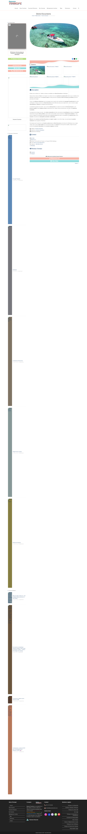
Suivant (76, 163)
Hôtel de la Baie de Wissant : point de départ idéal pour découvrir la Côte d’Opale (19, 597)
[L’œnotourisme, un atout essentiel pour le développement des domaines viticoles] (10, 749)
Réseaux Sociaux (36, 148)
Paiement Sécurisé (33, 819)
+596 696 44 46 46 (39, 144)
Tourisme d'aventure (44, 15)
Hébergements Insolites (13, 814)
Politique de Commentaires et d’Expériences (72, 815)
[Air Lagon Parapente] (10, 179)
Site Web (32, 138)
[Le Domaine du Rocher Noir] (10, 361)
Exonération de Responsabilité (72, 817)
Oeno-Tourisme (12, 807)
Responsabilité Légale (74, 828)
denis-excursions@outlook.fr (39, 142)
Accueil (33, 15)
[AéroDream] (10, 270)
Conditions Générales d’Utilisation (71, 807)
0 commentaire (20, 180)
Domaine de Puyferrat (17, 542)
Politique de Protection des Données (71, 826)
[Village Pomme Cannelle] (10, 452)
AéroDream (15, 269)
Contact (33, 134)
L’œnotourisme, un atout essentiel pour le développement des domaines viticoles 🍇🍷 (19, 749)
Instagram (33, 153)
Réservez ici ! (33, 139)
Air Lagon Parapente (16, 178)
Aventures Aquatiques (67, 53)
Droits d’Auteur (75, 819)
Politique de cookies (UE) (73, 809)
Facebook (33, 152)
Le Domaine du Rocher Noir (18, 360)
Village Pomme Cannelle (17, 451)
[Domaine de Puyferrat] (10, 543)
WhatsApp (33, 145)
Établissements (38, 15)
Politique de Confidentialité (73, 805)
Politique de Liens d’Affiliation (72, 824)
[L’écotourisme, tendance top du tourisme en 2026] (10, 699)
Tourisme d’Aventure (13, 809)
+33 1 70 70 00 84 (49, 805)
